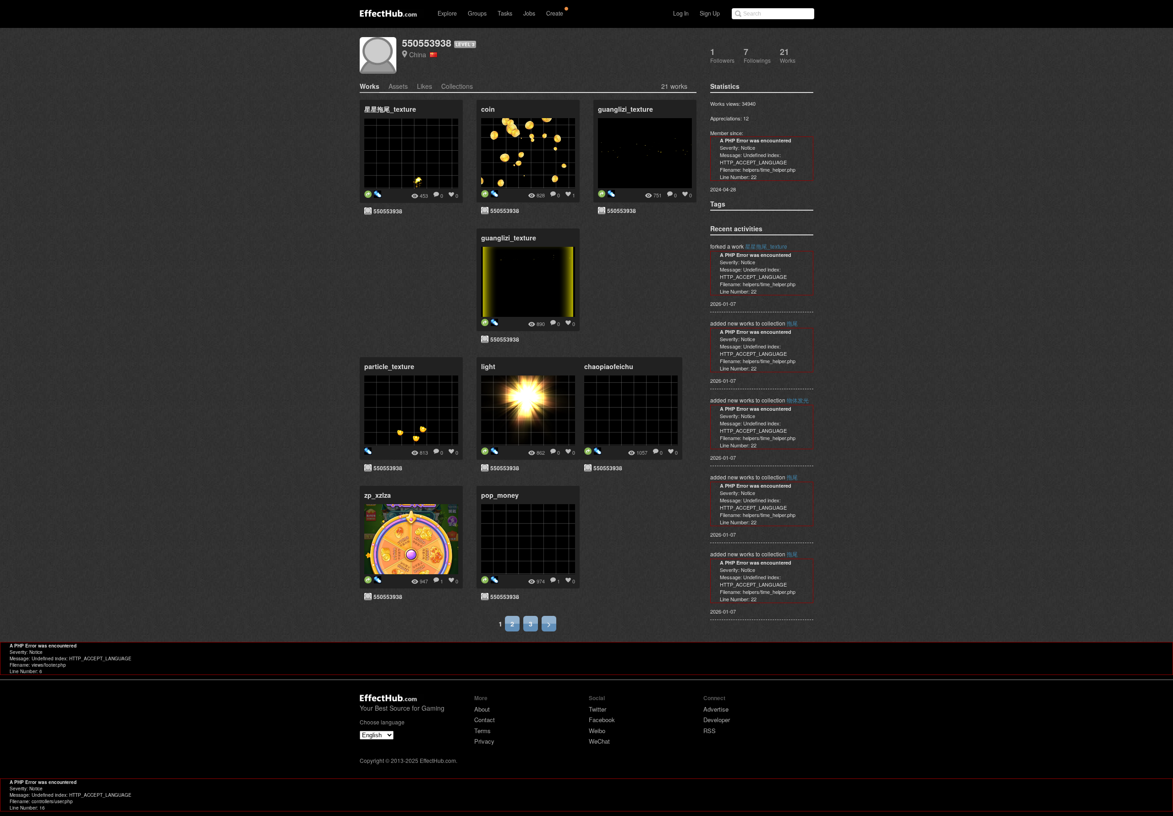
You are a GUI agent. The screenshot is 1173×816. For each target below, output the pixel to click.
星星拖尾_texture (766, 246)
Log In (681, 13)
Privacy (484, 741)
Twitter (597, 709)
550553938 (426, 43)
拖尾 (792, 323)
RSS (709, 730)
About (482, 709)
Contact (484, 719)
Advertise (716, 709)
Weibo (597, 730)
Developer (716, 719)
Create (554, 13)
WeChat (599, 741)
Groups (477, 13)
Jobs (529, 13)
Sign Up (710, 13)
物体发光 (798, 400)
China (419, 54)
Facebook (602, 719)
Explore (447, 13)
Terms (482, 730)
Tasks (505, 13)
